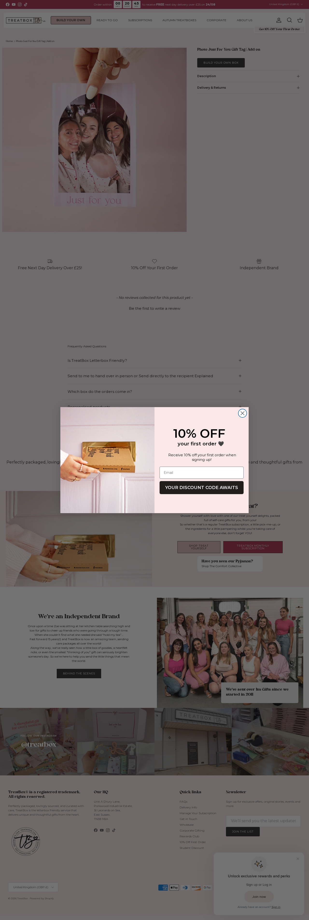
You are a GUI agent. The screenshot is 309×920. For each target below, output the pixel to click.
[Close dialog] (242, 413)
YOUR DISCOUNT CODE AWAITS (201, 487)
